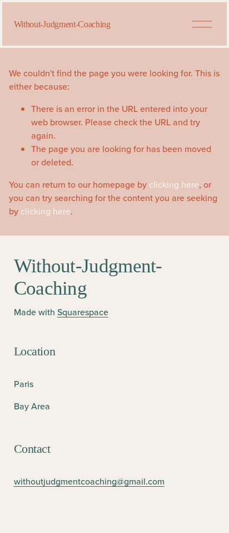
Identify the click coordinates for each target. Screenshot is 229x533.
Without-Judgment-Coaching (62, 24)
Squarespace (82, 312)
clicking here (174, 184)
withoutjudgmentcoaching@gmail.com (89, 481)
